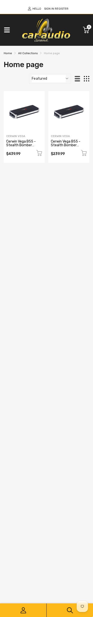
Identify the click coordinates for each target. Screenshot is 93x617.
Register (61, 8)
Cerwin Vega (15, 136)
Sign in (49, 8)
